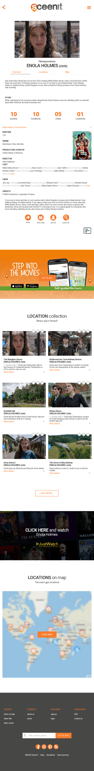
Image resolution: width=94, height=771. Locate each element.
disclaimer (51, 755)
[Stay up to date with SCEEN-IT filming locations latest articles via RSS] (56, 749)
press (29, 718)
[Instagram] (44, 749)
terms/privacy (63, 755)
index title (8, 718)
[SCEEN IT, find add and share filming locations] (47, 13)
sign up (54, 714)
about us (30, 714)
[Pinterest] (50, 749)
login (53, 718)
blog (42, 755)
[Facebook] (38, 749)
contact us (78, 718)
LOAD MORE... (47, 493)
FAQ (76, 714)
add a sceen (9, 723)
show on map (9, 714)
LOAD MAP (47, 634)
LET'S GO (47, 278)
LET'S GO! (63, 735)
